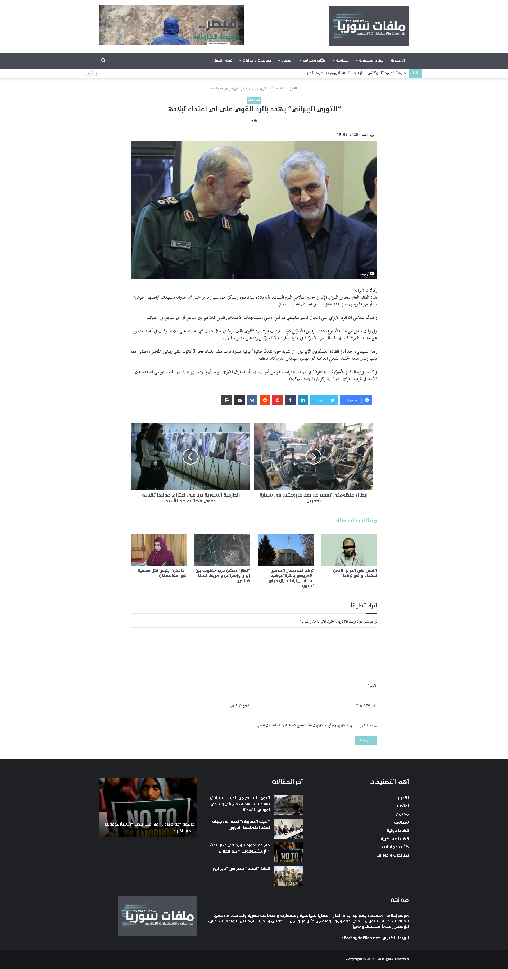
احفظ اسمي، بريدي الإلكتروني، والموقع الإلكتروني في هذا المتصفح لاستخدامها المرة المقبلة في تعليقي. (314, 725)
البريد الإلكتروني (366, 705)
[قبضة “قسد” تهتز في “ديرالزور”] (288, 876)
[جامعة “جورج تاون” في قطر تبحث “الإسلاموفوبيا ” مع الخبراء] (288, 852)
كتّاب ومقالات (314, 60)
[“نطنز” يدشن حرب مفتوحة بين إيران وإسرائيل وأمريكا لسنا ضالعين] (222, 550)
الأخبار (403, 798)
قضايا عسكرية (371, 60)
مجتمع (402, 814)
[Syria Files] (369, 26)
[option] (148, 807)
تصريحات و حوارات (257, 60)
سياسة (342, 60)
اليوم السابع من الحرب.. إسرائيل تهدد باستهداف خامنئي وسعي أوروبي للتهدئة (240, 804)
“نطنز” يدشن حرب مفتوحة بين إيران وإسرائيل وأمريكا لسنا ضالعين (222, 576)
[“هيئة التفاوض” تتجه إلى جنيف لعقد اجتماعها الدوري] (288, 829)
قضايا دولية (276, 89)
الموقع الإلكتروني (239, 705)
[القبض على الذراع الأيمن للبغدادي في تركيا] (349, 550)
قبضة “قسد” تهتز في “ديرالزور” (378, 73)
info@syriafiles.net (360, 938)
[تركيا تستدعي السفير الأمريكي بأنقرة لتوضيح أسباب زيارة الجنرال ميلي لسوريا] (286, 550)
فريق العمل (223, 60)
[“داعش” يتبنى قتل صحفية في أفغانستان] (159, 550)
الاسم (372, 686)
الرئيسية (398, 60)
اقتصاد (287, 60)
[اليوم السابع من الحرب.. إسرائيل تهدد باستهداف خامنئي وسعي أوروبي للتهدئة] (288, 805)
